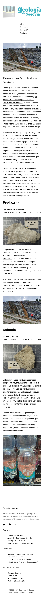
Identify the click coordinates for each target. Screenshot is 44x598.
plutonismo (7, 258)
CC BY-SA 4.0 (31, 593)
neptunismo (28, 255)
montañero (28, 171)
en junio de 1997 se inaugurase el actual (20, 100)
